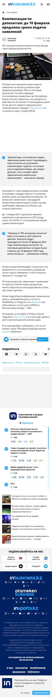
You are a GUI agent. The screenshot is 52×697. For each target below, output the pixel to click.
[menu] (4, 4)
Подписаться (41, 693)
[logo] (23, 4)
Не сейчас (25, 693)
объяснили (19, 316)
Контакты (21, 668)
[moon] (42, 4)
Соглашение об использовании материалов (26, 658)
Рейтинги (33, 672)
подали (6, 331)
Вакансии (19, 672)
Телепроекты (38, 668)
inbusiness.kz (36, 107)
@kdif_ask (36, 302)
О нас (10, 668)
